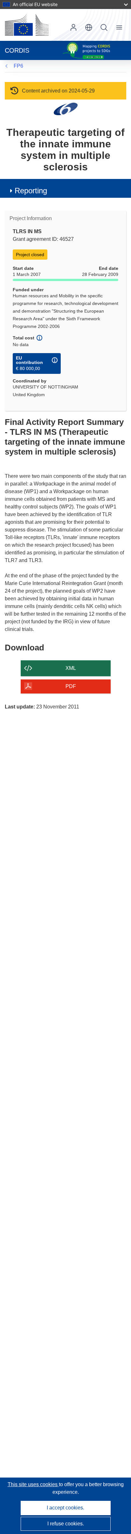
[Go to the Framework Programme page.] (66, 108)
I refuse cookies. (65, 1523)
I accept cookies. (65, 1507)
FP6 (18, 66)
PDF (71, 686)
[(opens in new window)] (27, 25)
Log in (73, 27)
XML (71, 668)
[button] (89, 27)
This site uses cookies (33, 1484)
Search (104, 27)
